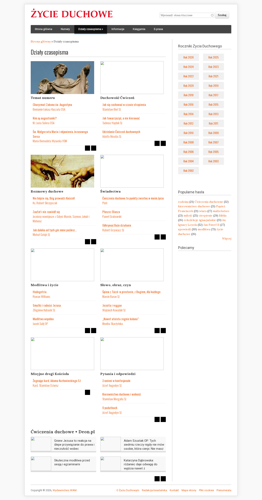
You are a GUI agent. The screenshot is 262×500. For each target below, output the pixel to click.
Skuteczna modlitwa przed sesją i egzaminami (72, 462)
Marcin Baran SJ (111, 296)
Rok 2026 (188, 57)
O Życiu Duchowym (127, 490)
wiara (203, 211)
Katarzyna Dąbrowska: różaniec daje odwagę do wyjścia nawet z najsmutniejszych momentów (144, 466)
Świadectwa (110, 191)
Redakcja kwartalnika (154, 490)
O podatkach (109, 407)
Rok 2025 (213, 57)
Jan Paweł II (211, 225)
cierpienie (205, 215)
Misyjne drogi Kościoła (50, 374)
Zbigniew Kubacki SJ (44, 310)
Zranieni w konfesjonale (116, 380)
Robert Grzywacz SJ (113, 230)
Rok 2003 (213, 161)
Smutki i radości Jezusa (47, 305)
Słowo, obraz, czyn (115, 285)
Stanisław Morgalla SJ (114, 399)
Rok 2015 (213, 104)
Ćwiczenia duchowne (209, 202)
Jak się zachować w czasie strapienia (124, 104)
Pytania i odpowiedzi (118, 374)
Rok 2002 (188, 170)
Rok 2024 (188, 66)
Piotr (104, 203)
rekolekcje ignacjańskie (200, 220)
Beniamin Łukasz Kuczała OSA (49, 109)
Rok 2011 (213, 123)
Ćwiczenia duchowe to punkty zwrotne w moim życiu (133, 198)
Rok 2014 (188, 114)
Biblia (222, 215)
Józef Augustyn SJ (112, 385)
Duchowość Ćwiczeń (117, 98)
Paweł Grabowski (111, 216)
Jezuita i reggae (112, 305)
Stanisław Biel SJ (111, 109)
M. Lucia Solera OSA (43, 122)
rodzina (183, 202)
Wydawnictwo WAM (65, 490)
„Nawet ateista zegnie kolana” (120, 319)
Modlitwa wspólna (43, 319)
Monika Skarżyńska (112, 323)
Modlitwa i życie (44, 285)
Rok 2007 (213, 142)
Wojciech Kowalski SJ (113, 310)
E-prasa (158, 29)
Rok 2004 (188, 161)
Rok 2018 (188, 95)
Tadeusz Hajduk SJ (112, 122)
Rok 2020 (188, 85)
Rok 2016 (188, 104)
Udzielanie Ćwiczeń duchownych (121, 131)
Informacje (118, 29)
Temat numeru (43, 98)
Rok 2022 (188, 76)
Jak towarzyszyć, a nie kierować (121, 118)
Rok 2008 (188, 142)
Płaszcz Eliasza (111, 211)
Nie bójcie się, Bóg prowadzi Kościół (54, 198)
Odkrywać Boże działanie (116, 225)
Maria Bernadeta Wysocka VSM (50, 141)
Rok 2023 (213, 66)
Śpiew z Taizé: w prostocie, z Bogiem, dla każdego (131, 291)
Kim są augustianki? (45, 118)
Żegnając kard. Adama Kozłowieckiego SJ (57, 380)
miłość (188, 215)
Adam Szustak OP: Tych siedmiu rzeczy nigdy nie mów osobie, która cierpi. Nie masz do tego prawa (144, 447)
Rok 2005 (213, 151)
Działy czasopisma (90, 29)
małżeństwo (221, 211)
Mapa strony (189, 490)
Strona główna (43, 29)
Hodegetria (39, 291)
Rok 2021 (213, 76)
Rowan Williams (41, 296)
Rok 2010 (188, 133)
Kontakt (174, 490)
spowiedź (184, 229)
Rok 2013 (213, 114)
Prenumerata (224, 490)
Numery (65, 29)
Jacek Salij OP (40, 323)
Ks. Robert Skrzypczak (45, 203)
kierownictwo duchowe (194, 206)
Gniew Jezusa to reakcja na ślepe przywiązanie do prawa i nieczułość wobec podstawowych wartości (74, 447)
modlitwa (204, 229)
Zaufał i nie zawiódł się (46, 211)
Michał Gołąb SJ (41, 234)
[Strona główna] (72, 17)
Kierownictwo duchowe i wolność (121, 394)
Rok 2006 (188, 151)
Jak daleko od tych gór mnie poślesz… (55, 230)
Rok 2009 (213, 133)
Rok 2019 (213, 85)
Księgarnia (139, 29)
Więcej (226, 238)
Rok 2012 (188, 123)
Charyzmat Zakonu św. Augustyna (52, 104)
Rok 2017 (213, 95)
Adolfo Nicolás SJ (111, 136)
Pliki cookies (206, 490)
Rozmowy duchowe (47, 191)
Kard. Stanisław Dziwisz (46, 385)
